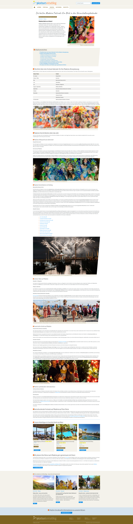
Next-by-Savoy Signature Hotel (45, 233)
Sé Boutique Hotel (43, 223)
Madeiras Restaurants (44, 401)
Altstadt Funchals (62, 341)
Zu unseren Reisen (95, 3)
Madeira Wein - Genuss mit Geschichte (40, 493)
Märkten (56, 392)
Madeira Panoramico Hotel (45, 230)
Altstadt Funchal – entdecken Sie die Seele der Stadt (88, 493)
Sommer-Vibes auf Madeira (46, 57)
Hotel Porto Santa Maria (44, 221)
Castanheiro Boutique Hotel (45, 218)
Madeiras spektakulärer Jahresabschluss (49, 60)
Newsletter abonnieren (66, 512)
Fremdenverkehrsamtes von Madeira (76, 416)
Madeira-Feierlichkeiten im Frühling (48, 56)
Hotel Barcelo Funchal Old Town (46, 220)
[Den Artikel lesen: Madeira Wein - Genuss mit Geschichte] (43, 482)
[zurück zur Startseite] (44, 2)
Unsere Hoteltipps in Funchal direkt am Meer (49, 63)
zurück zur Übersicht (38, 467)
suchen (91, 3)
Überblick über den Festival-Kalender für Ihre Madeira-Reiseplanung (54, 52)
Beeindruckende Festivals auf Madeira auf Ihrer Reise (51, 62)
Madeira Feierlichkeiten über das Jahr (48, 53)
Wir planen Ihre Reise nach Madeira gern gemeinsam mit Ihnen (53, 64)
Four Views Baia (43, 216)
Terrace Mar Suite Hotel (44, 231)
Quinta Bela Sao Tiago (44, 228)
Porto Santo (35, 295)
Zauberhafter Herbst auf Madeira (48, 59)
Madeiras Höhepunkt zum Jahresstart (48, 55)
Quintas (66, 457)
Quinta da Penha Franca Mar (45, 235)
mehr (35, 503)
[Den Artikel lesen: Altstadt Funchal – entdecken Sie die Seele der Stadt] (89, 482)
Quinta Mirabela (43, 226)
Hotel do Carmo (43, 225)
